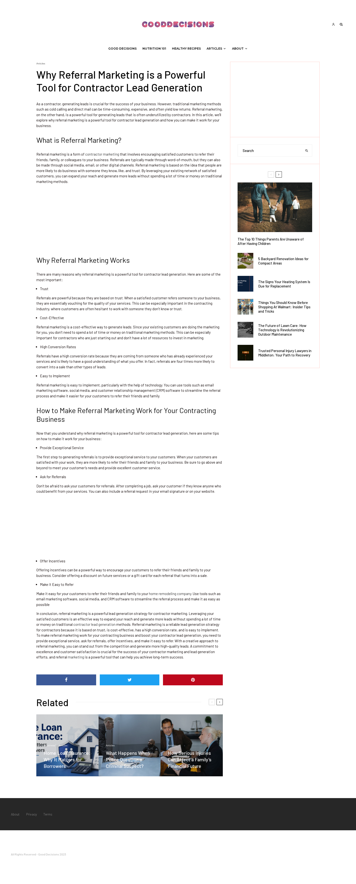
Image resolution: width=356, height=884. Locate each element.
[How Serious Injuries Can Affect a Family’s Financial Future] (192, 745)
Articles (214, 48)
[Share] (66, 679)
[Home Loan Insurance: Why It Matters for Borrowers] (67, 745)
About (238, 48)
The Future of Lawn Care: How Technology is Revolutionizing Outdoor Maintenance (282, 329)
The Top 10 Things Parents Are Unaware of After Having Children (271, 241)
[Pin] (193, 679)
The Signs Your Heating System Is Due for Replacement (284, 284)
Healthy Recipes (186, 48)
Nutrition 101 (154, 48)
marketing (76, 657)
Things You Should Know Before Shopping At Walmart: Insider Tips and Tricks (284, 306)
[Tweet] (130, 679)
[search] (307, 150)
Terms (47, 814)
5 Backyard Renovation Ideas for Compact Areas (283, 261)
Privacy (31, 814)
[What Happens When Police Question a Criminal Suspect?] (130, 745)
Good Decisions (122, 48)
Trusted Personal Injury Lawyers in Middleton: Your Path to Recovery (284, 352)
